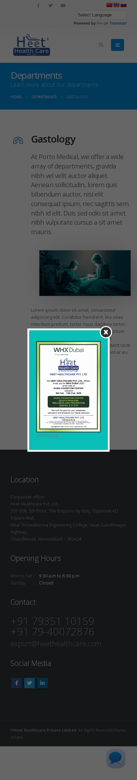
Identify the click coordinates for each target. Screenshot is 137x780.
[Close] (106, 332)
